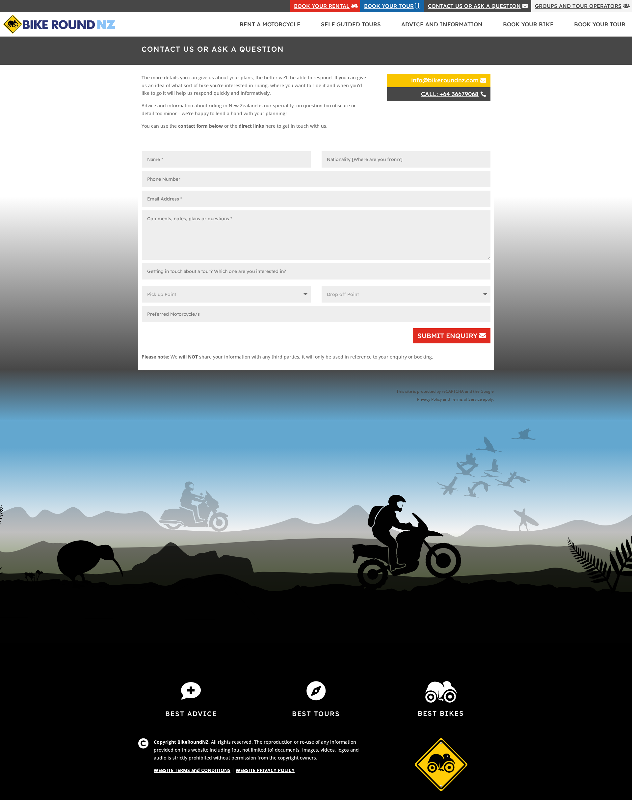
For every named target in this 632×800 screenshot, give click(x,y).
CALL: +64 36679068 (450, 94)
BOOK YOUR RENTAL (322, 6)
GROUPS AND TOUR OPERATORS (578, 6)
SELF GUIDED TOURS (351, 24)
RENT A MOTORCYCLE (270, 24)
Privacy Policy (429, 399)
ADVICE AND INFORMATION (442, 24)
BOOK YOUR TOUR (389, 6)
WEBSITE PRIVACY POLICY (265, 770)
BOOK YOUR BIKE (528, 24)
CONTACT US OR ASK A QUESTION (474, 6)
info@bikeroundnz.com (445, 80)
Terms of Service (466, 399)
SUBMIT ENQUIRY (447, 336)
